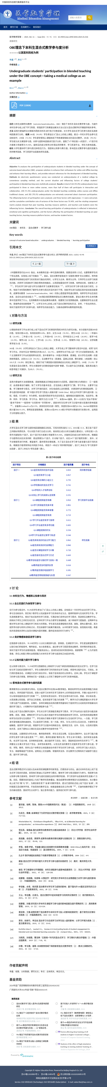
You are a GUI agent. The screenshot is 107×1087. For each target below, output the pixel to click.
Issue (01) (41, 37)
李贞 (20, 60)
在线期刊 (25, 27)
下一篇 (69, 264)
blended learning (63, 240)
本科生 (22, 228)
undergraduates (47, 240)
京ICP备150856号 (48, 1074)
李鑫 (11, 60)
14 (33, 718)
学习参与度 (46, 228)
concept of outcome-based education (23, 240)
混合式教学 (33, 228)
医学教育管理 (15, 37)
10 (85, 650)
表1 (41, 449)
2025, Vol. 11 (29, 37)
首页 (5, 27)
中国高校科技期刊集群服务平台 (15, 2)
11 (37, 695)
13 (51, 706)
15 (60, 728)
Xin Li (11, 88)
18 (74, 786)
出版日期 (84, 798)
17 (92, 740)
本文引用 (94, 798)
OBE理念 (13, 228)
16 (36, 736)
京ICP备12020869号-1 (30, 1074)
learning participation (81, 240)
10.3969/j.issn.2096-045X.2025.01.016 (73, 37)
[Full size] (103, 552)
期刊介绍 (14, 27)
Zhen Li (21, 88)
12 (66, 699)
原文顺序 (74, 798)
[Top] (103, 546)
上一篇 (37, 264)
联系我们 (37, 27)
